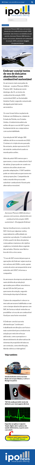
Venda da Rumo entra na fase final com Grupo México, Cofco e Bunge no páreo (17, 379)
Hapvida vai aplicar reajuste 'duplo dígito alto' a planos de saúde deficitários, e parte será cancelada (16, 427)
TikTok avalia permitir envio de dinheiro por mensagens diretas (17, 403)
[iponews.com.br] (17, 15)
